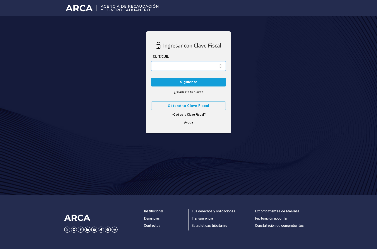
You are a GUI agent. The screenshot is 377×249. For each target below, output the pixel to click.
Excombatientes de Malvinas (277, 211)
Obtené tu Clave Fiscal (188, 106)
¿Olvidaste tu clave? (188, 92)
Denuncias (152, 218)
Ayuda (188, 122)
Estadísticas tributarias (209, 226)
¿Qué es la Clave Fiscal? (188, 114)
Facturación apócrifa (271, 218)
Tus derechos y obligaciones (213, 211)
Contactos (152, 226)
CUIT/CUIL (161, 56)
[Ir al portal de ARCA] (113, 8)
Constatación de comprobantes (279, 226)
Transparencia (202, 218)
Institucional (153, 211)
